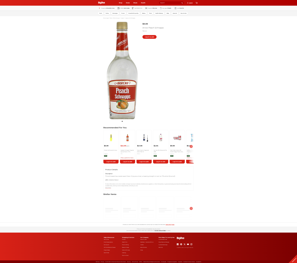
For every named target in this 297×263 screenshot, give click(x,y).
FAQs (141, 250)
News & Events (143, 247)
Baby (168, 13)
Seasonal (175, 13)
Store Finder (106, 252)
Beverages (115, 13)
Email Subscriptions (108, 242)
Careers (142, 244)
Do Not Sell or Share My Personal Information (115, 261)
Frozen (123, 13)
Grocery (124, 239)
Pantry (107, 13)
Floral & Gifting (125, 244)
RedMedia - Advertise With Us (146, 242)
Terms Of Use (135, 261)
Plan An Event (125, 255)
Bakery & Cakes (125, 247)
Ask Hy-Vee (106, 239)
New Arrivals (183, 13)
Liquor (122, 18)
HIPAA (140, 261)
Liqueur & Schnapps (130, 18)
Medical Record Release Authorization (151, 261)
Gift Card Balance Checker (110, 247)
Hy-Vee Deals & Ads (163, 239)
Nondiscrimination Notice (189, 261)
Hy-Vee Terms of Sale (160, 230)
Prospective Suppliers (172, 261)
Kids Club (161, 247)
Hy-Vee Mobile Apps (163, 244)
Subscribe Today (170, 224)
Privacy (102, 261)
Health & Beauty (159, 13)
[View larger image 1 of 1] (122, 70)
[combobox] (171, 3)
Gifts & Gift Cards (126, 250)
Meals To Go (124, 242)
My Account (106, 244)
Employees (163, 261)
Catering (124, 252)
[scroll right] (191, 146)
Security (129, 261)
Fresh (100, 13)
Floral (150, 13)
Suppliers (180, 261)
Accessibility (198, 261)
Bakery (143, 13)
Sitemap (98, 261)
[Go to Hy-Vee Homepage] (101, 3)
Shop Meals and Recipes (164, 242)
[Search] (182, 2)
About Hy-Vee (143, 239)
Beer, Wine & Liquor (115, 18)
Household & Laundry (133, 13)
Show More (108, 187)
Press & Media (107, 250)
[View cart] (196, 2)
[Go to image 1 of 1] (122, 121)
